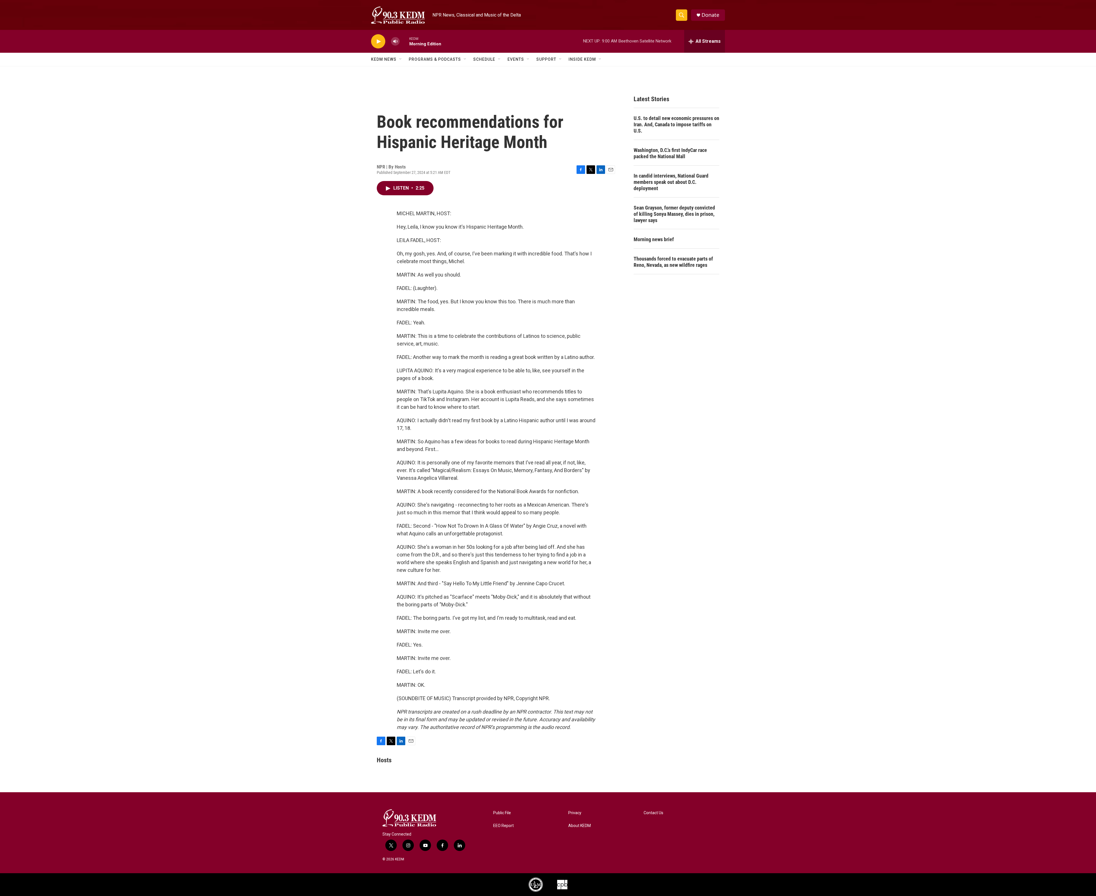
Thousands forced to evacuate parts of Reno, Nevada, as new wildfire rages (673, 262)
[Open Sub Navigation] (400, 59)
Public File (502, 813)
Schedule (484, 59)
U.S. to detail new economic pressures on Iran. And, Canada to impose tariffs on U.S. (676, 124)
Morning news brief (654, 239)
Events (515, 59)
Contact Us (653, 813)
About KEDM (579, 826)
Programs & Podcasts (435, 59)
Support (546, 59)
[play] (378, 41)
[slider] (404, 41)
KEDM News (383, 59)
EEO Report (503, 826)
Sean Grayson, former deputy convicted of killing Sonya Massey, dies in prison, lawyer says (674, 214)
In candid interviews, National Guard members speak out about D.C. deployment (671, 182)
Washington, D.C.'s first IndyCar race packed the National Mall (670, 153)
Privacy (574, 813)
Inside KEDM (582, 59)
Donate (710, 15)
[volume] (395, 41)
